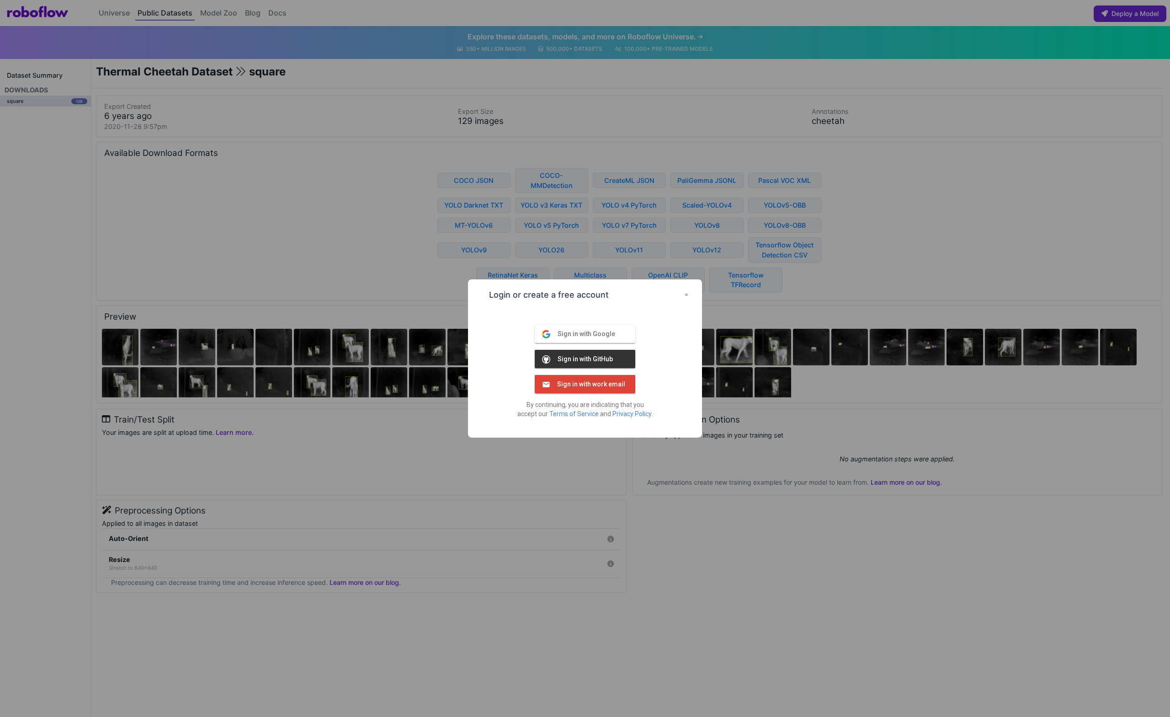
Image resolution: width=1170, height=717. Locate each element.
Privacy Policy (631, 413)
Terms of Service (574, 413)
